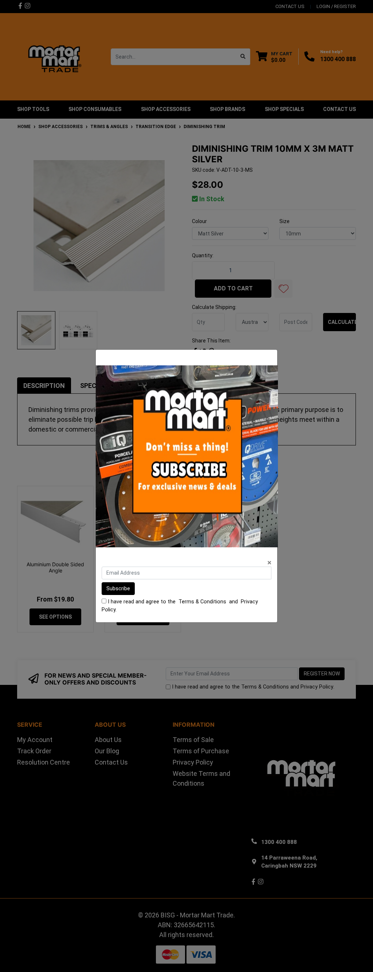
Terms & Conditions (202, 602)
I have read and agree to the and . (180, 606)
